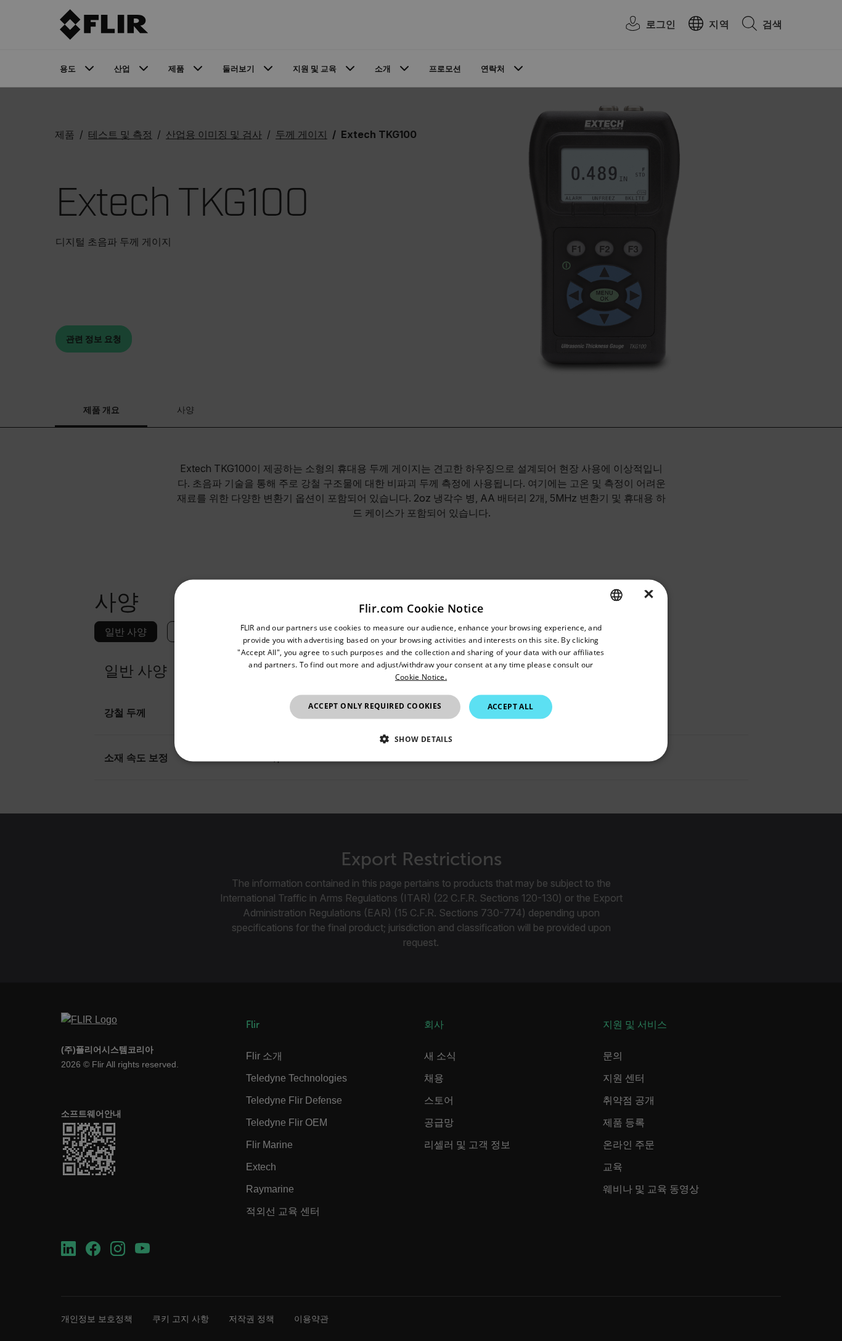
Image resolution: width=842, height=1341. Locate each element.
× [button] (649, 594)
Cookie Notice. (421, 676)
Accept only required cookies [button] (374, 706)
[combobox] (616, 595)
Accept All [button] (511, 706)
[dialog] (421, 671)
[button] (420, 738)
